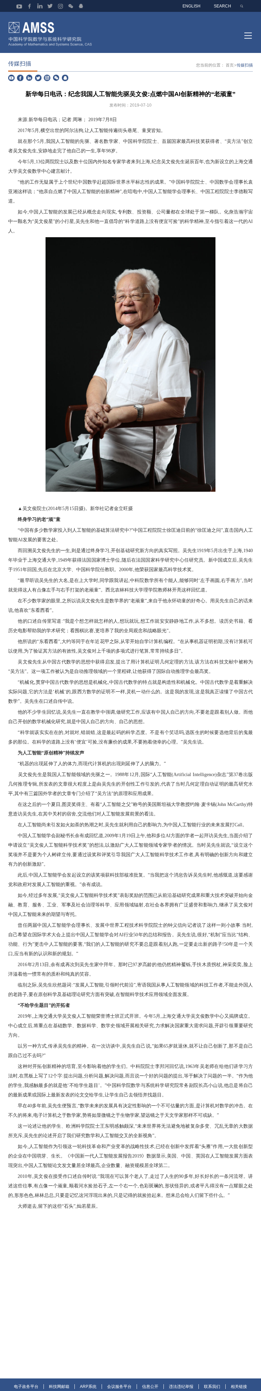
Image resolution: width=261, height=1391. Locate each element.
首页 (230, 65)
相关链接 (239, 1386)
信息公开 (150, 1386)
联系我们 (212, 1386)
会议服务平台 (119, 1386)
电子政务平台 (26, 1386)
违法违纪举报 (181, 1386)
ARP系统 (88, 1386)
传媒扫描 (245, 65)
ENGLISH (191, 6)
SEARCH (222, 6)
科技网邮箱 (59, 1386)
